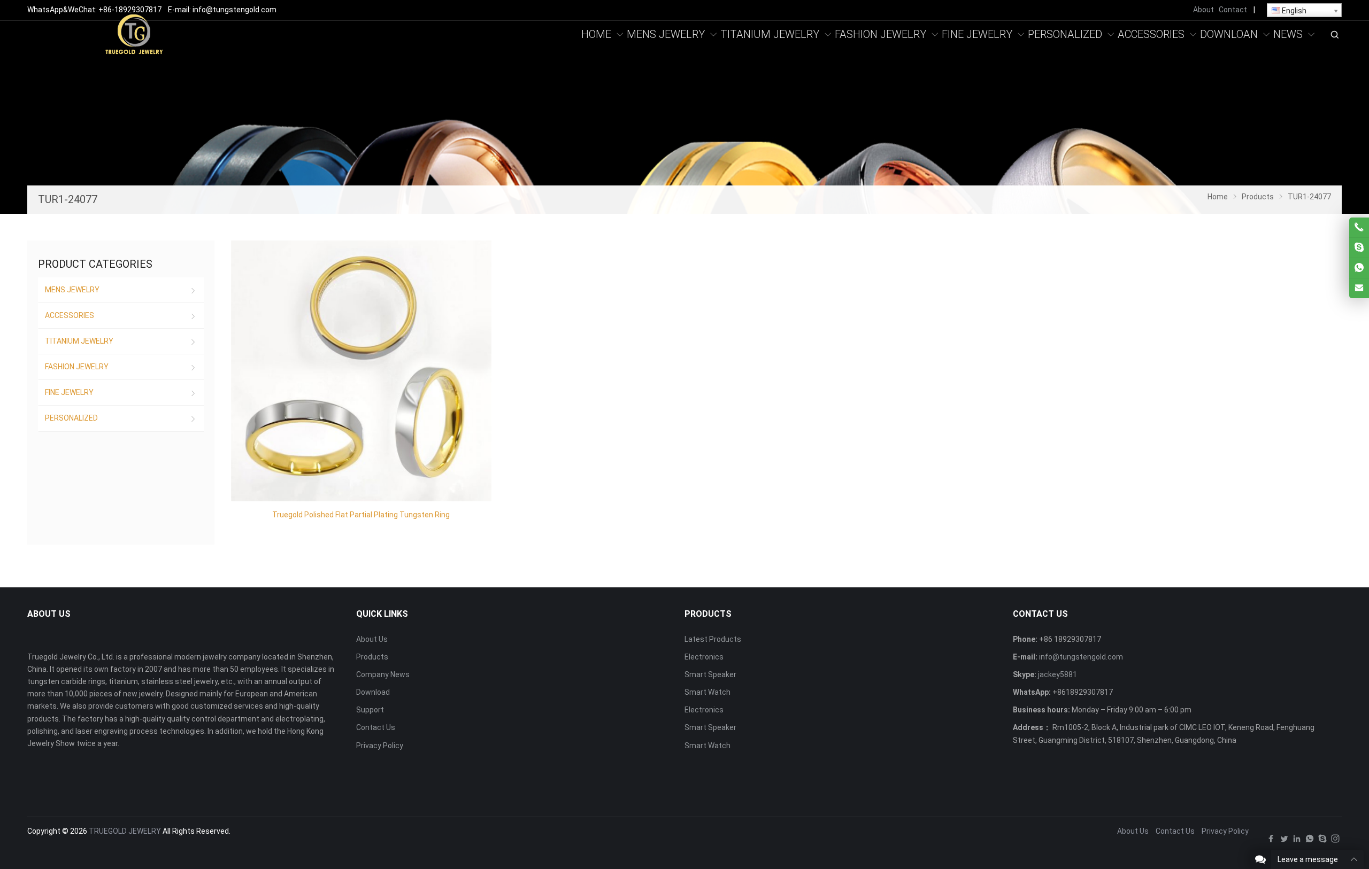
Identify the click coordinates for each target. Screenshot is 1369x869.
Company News (383, 674)
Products (372, 657)
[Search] (1334, 34)
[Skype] (1322, 841)
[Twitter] (1284, 841)
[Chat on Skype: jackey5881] (1359, 248)
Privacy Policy (379, 745)
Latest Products (712, 639)
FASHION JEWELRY (77, 366)
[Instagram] (1335, 841)
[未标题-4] (134, 33)
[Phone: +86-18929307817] (1359, 227)
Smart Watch (707, 692)
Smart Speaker (710, 674)
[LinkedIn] (1296, 841)
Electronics (704, 657)
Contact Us (375, 727)
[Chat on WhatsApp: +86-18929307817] (1359, 268)
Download (373, 692)
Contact (1233, 9)
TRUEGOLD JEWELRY (125, 831)
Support (370, 709)
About (1203, 9)
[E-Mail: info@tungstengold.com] (1359, 288)
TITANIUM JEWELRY (79, 341)
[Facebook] (1271, 841)
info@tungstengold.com (1081, 657)
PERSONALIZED (71, 418)
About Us (372, 639)
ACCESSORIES (69, 315)
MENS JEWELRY (72, 289)
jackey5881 (1057, 674)
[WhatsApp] (1309, 841)
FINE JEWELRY (69, 392)
